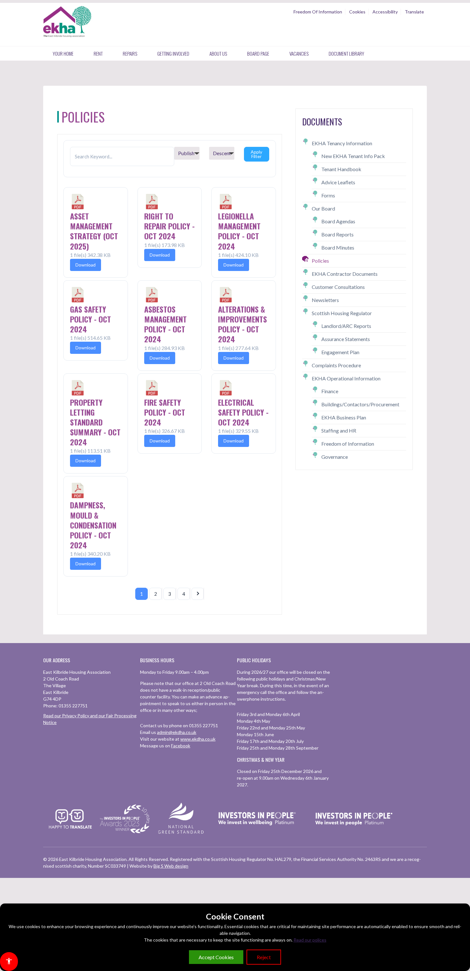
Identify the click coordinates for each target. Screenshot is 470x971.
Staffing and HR (338, 430)
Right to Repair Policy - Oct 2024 (169, 226)
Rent (98, 53)
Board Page (258, 53)
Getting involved (173, 53)
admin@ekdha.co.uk (176, 732)
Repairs (130, 53)
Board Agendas (338, 221)
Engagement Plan (340, 352)
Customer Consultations (338, 287)
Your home (63, 53)
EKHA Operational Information (346, 378)
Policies (320, 261)
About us (218, 53)
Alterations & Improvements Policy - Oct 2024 (242, 324)
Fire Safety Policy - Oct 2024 (164, 412)
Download (85, 264)
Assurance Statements (345, 339)
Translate (414, 11)
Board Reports (337, 234)
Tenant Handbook (341, 169)
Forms (328, 195)
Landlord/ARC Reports (346, 326)
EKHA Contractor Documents (345, 274)
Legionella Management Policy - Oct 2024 (239, 231)
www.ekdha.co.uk (197, 739)
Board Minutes (337, 247)
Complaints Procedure (336, 365)
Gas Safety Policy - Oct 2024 (90, 319)
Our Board (323, 208)
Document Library (346, 53)
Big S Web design (170, 866)
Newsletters (325, 300)
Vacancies (299, 53)
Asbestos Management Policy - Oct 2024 (165, 324)
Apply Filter (256, 154)
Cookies (357, 11)
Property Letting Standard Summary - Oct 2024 (95, 422)
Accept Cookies (216, 957)
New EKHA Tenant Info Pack (353, 156)
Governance (334, 457)
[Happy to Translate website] (70, 832)
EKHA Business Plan (343, 417)
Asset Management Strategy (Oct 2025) (94, 231)
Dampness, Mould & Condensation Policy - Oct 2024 (93, 525)
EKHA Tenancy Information (342, 143)
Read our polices (310, 940)
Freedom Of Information (318, 11)
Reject (264, 957)
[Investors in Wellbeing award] (257, 833)
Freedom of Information (347, 444)
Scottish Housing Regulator (342, 313)
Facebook (180, 745)
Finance (329, 391)
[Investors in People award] (125, 833)
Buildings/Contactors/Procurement (360, 404)
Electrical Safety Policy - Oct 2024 (243, 412)
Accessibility (385, 11)
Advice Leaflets (338, 182)
